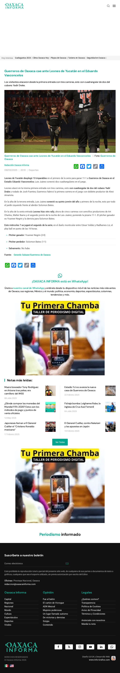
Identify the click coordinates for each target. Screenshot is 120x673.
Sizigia (46, 621)
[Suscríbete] (67, 563)
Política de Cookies (91, 606)
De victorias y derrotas (54, 617)
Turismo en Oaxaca (77, 58)
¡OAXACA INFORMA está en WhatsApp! (60, 281)
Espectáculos (11, 617)
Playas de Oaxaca (59, 58)
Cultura (7, 614)
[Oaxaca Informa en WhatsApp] (112, 646)
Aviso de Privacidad (91, 610)
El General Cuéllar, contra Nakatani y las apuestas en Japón (82, 425)
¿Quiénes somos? (90, 599)
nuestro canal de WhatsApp (28, 288)
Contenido (48, 625)
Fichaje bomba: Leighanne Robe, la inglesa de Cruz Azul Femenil (82, 405)
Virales (7, 625)
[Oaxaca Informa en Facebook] (58, 646)
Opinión (48, 592)
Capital (7, 599)
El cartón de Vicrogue (53, 603)
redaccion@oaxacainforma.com (20, 584)
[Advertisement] (60, 33)
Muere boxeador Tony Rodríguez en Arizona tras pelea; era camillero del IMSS (21, 390)
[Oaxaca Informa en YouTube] (90, 646)
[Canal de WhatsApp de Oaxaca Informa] (60, 275)
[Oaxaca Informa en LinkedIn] (101, 646)
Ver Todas (60, 442)
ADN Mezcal (49, 606)
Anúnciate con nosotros (93, 620)
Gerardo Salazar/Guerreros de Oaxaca (32, 254)
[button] (108, 6)
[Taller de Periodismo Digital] (60, 338)
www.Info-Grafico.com (99, 660)
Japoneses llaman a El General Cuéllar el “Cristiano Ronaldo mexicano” (20, 426)
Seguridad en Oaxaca (96, 58)
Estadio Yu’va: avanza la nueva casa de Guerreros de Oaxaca (80, 389)
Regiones (8, 603)
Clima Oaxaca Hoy (41, 58)
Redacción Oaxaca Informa (16, 165)
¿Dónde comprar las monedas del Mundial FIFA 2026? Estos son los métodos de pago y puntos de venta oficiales (22, 408)
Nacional (8, 606)
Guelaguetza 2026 (23, 58)
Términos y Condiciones (93, 614)
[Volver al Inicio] (14, 6)
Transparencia (88, 603)
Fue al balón (49, 599)
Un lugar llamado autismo (55, 614)
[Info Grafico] (113, 657)
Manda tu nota (89, 624)
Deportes (33, 170)
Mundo (7, 610)
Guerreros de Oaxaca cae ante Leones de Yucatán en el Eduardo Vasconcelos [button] (60, 121)
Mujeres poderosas (52, 610)
